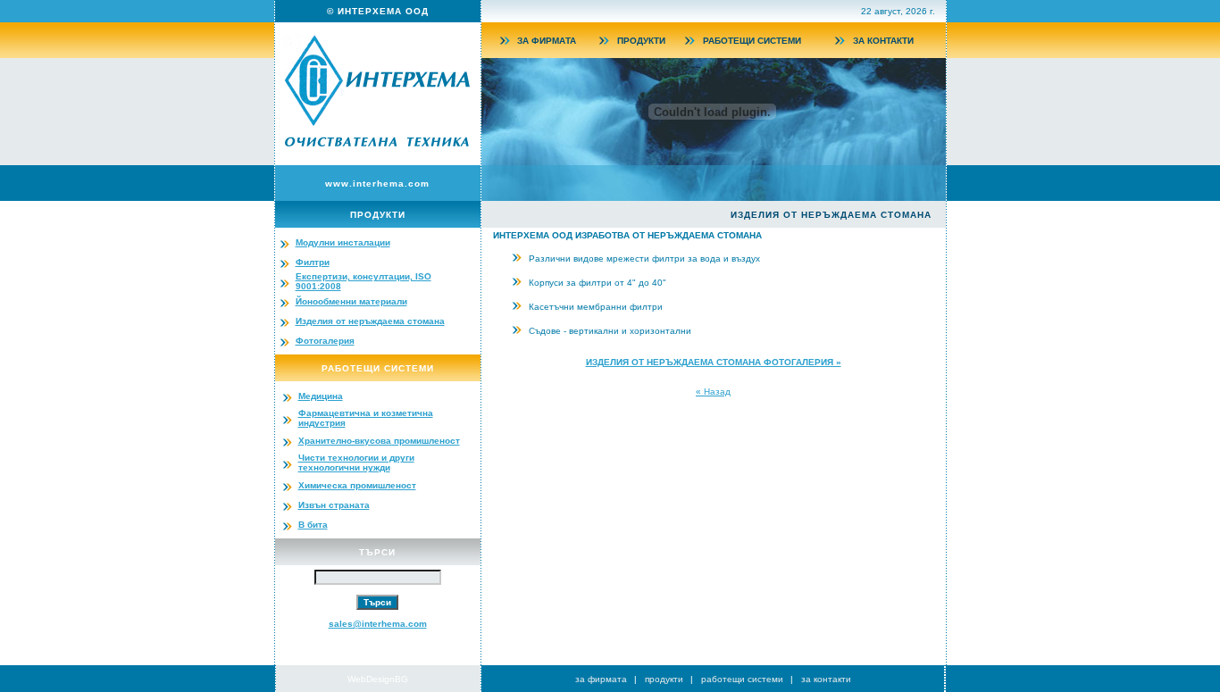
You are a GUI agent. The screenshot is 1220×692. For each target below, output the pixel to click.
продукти (664, 679)
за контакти (826, 679)
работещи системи (742, 679)
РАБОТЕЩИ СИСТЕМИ (752, 41)
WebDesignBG (377, 679)
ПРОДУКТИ (641, 41)
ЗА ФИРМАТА (546, 41)
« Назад (713, 391)
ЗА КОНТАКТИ (883, 41)
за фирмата (601, 679)
